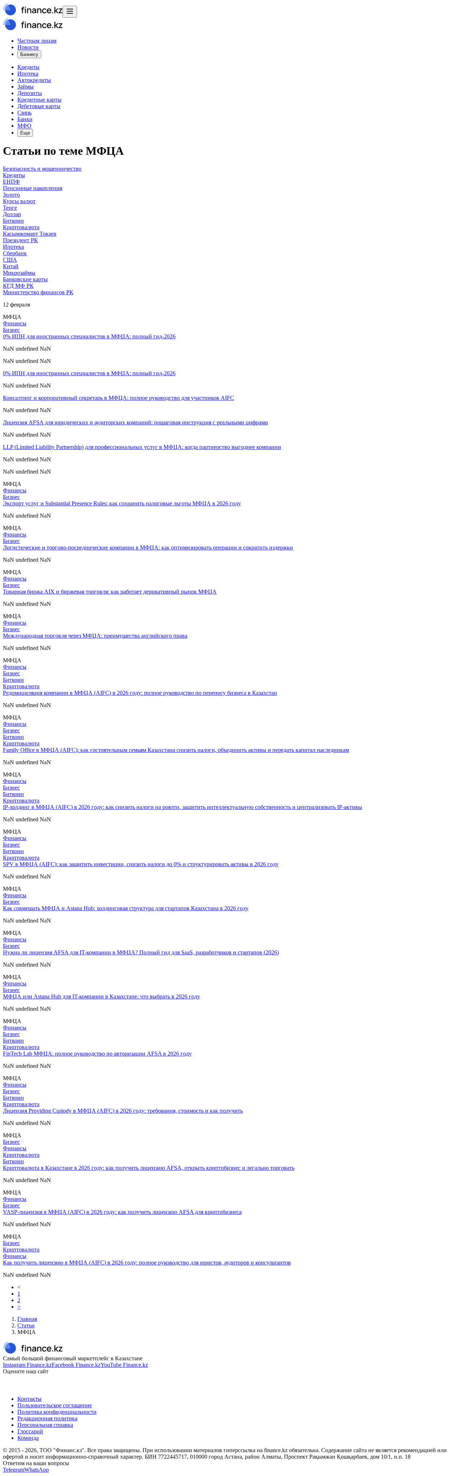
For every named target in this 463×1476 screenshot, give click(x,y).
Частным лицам (36, 41)
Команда (28, 1438)
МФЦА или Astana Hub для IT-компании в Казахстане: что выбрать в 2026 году (101, 996)
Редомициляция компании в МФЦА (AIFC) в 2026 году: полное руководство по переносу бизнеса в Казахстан (140, 693)
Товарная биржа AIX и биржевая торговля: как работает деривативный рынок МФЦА (110, 592)
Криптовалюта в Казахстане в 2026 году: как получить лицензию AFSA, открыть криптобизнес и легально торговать (148, 1168)
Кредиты (28, 67)
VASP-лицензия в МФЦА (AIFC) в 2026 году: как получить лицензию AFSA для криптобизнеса (122, 1212)
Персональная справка (45, 1425)
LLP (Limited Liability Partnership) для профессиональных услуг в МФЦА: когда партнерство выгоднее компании (142, 447)
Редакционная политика (47, 1418)
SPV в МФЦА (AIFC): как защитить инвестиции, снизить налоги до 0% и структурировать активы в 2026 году (141, 864)
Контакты (29, 1399)
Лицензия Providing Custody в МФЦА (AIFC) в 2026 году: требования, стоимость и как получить (123, 1111)
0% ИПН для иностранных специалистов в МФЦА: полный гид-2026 (89, 336)
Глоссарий (30, 1431)
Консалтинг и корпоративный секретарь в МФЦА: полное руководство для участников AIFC (118, 398)
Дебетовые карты (38, 106)
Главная (27, 1319)
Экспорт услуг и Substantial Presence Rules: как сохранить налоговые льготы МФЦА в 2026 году (122, 503)
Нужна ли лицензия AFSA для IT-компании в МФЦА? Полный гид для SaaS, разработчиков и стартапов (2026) (141, 952)
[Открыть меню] (70, 12)
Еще (25, 133)
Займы (25, 87)
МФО (24, 126)
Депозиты (29, 93)
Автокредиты (34, 80)
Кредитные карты (39, 100)
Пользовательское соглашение (54, 1405)
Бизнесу (29, 54)
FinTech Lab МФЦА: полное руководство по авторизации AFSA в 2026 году (97, 1054)
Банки (25, 119)
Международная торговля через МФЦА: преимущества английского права (95, 636)
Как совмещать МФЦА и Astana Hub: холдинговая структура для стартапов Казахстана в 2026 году (126, 908)
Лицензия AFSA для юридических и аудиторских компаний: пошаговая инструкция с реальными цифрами (135, 422)
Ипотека (27, 73)
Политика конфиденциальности (57, 1412)
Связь (24, 113)
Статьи (26, 1325)
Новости (28, 47)
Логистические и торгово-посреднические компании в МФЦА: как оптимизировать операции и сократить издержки (148, 547)
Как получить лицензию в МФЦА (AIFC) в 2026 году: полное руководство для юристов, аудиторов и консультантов (147, 1262)
